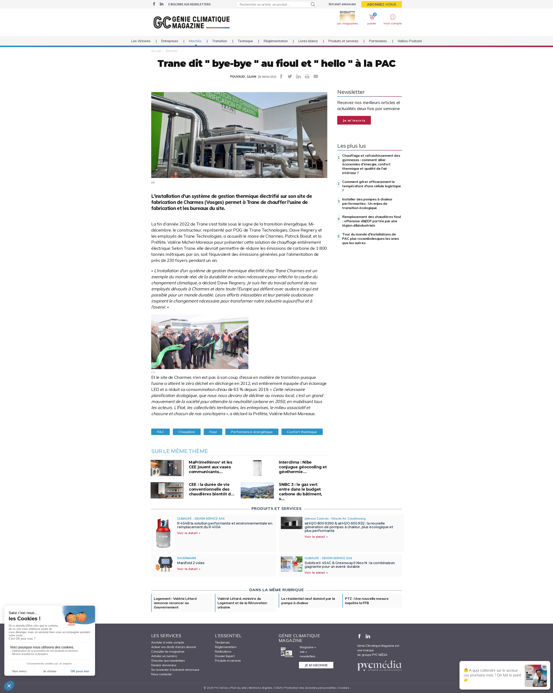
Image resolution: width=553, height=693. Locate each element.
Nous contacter (161, 674)
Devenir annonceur (163, 665)
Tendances (222, 642)
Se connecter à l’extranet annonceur (175, 670)
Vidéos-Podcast (409, 41)
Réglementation (276, 41)
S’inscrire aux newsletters (189, 4)
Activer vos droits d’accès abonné (173, 647)
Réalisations (223, 651)
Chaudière (186, 432)
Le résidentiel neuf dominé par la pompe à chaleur (308, 600)
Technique (245, 41)
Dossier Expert (224, 656)
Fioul (213, 432)
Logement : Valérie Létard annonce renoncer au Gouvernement (175, 602)
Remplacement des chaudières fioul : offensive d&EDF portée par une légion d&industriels (371, 220)
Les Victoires (141, 41)
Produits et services (343, 41)
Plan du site (238, 687)
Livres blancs (308, 41)
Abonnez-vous (381, 4)
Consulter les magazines (167, 651)
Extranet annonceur (342, 4)
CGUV (278, 687)
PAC (160, 432)
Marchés (195, 41)
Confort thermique (302, 432)
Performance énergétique (252, 432)
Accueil (156, 51)
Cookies (343, 687)
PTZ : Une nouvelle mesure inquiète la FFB (367, 600)
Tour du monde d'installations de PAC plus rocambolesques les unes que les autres (370, 238)
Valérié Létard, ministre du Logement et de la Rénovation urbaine (242, 602)
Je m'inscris (354, 120)
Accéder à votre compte (167, 642)
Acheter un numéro (164, 656)
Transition (219, 41)
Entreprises (169, 41)
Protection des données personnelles (310, 687)
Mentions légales (260, 687)
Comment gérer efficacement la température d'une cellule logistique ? (371, 185)
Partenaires (378, 41)
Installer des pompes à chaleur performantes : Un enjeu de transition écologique (367, 203)
